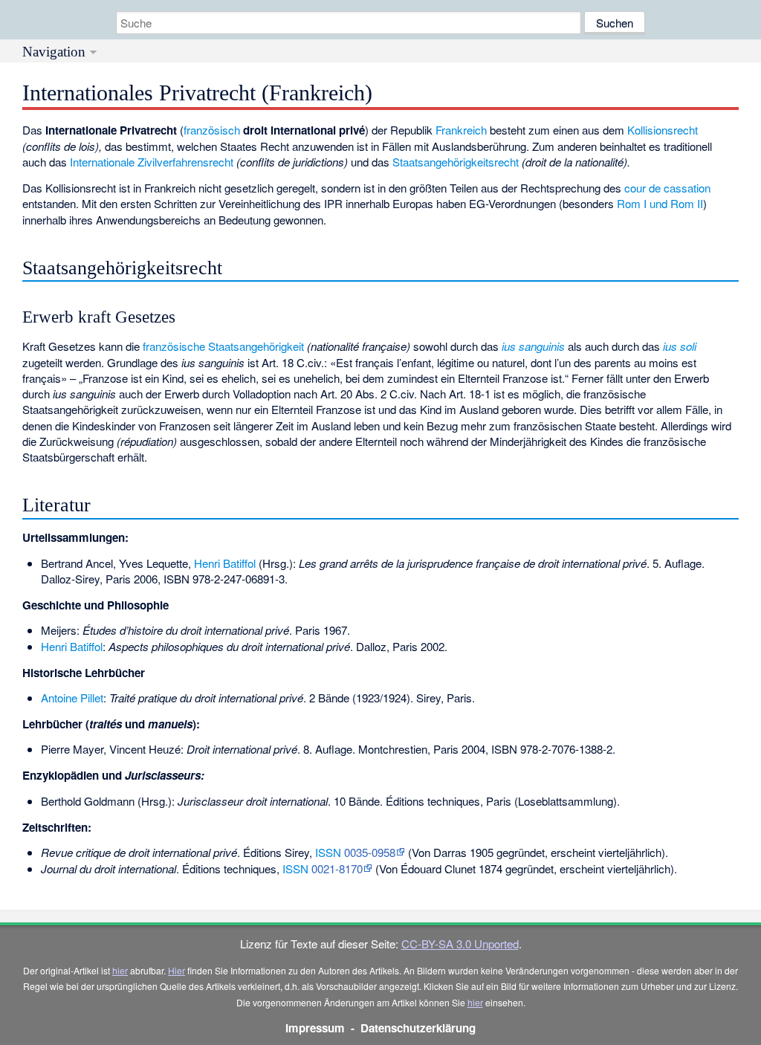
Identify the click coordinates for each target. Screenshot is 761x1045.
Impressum (315, 1028)
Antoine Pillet (72, 697)
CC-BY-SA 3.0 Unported (460, 943)
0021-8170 (337, 868)
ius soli (679, 346)
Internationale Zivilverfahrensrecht (151, 161)
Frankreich (461, 130)
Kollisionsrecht (662, 130)
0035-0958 (369, 852)
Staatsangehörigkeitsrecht (455, 161)
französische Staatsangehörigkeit (223, 346)
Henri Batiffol (225, 563)
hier (120, 970)
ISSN (328, 852)
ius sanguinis (533, 346)
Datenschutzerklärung (418, 1028)
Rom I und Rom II (660, 203)
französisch (212, 130)
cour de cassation (667, 187)
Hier (176, 970)
